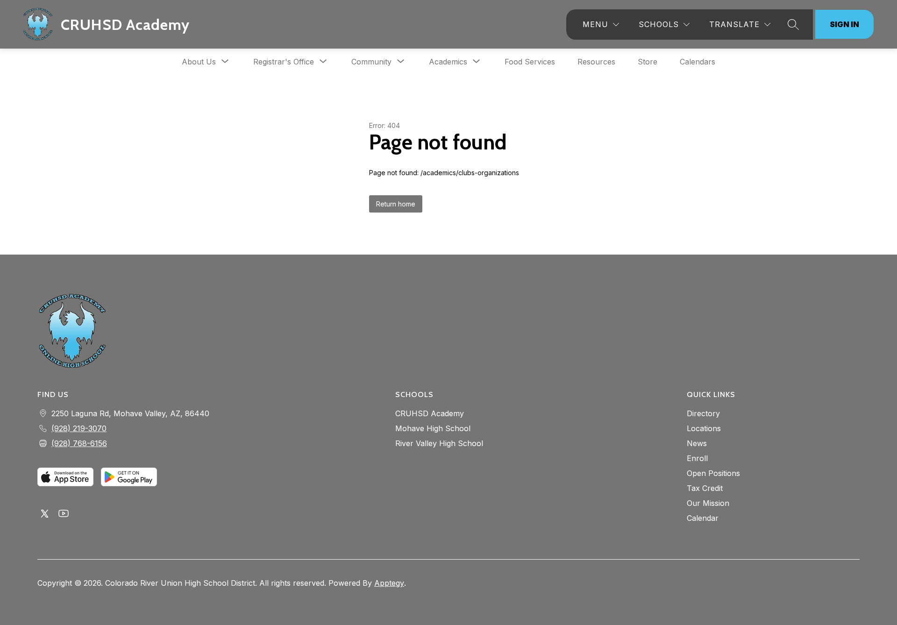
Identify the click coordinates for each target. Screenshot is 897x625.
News (697, 443)
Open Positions (713, 473)
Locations (704, 428)
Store (647, 61)
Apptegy (389, 583)
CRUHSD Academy (429, 413)
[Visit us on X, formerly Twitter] (44, 514)
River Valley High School (439, 443)
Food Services (530, 61)
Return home (395, 204)
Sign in (844, 24)
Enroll (697, 458)
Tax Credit (705, 488)
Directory (703, 413)
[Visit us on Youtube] (63, 514)
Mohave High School (432, 428)
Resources (596, 61)
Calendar (703, 518)
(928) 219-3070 (79, 428)
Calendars (697, 61)
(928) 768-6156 (79, 443)
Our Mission (708, 503)
